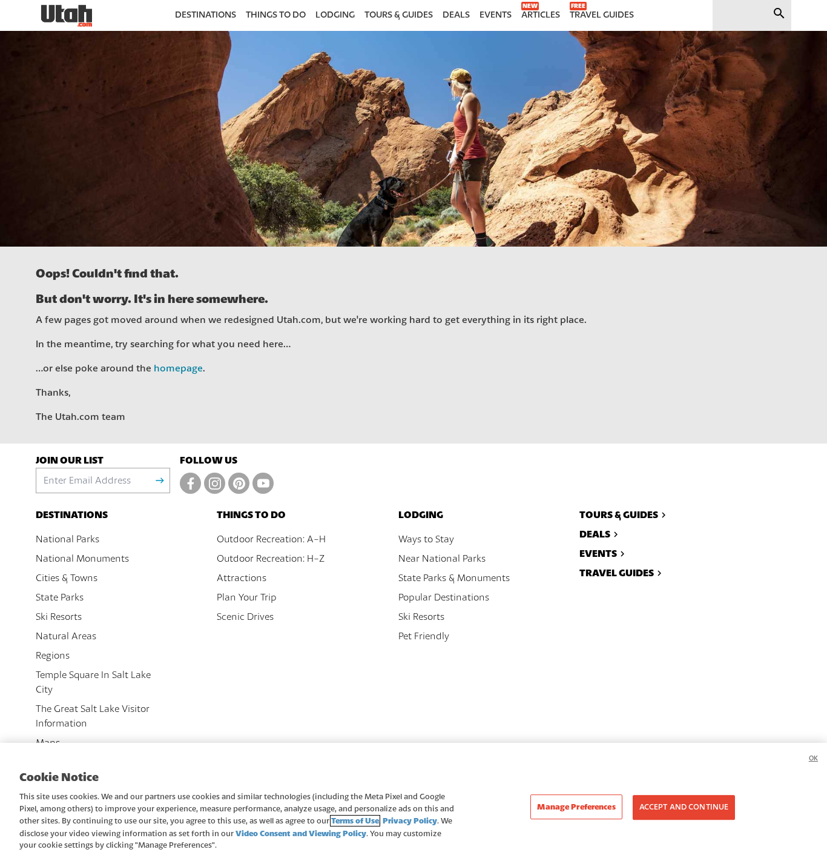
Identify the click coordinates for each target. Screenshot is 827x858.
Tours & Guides (618, 514)
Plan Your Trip (247, 597)
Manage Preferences (576, 806)
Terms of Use (355, 820)
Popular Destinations (443, 597)
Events (598, 553)
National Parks (67, 539)
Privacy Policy (410, 820)
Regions (53, 655)
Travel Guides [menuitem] (602, 15)
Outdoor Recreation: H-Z (271, 558)
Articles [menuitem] (540, 15)
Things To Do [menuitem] (276, 15)
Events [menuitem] (495, 15)
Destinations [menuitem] (205, 15)
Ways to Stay (426, 539)
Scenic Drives (245, 616)
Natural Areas (66, 636)
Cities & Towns (66, 578)
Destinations (72, 514)
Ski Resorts (59, 616)
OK (813, 758)
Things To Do (251, 514)
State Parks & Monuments (454, 578)
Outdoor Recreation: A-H (271, 539)
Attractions (241, 578)
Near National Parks (442, 558)
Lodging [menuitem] (335, 15)
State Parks (60, 597)
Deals (594, 534)
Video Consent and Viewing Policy (301, 833)
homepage (178, 368)
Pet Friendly (423, 636)
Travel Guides (616, 573)
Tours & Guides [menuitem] (398, 15)
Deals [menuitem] (456, 15)
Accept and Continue (683, 807)
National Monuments (82, 558)
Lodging (420, 514)
